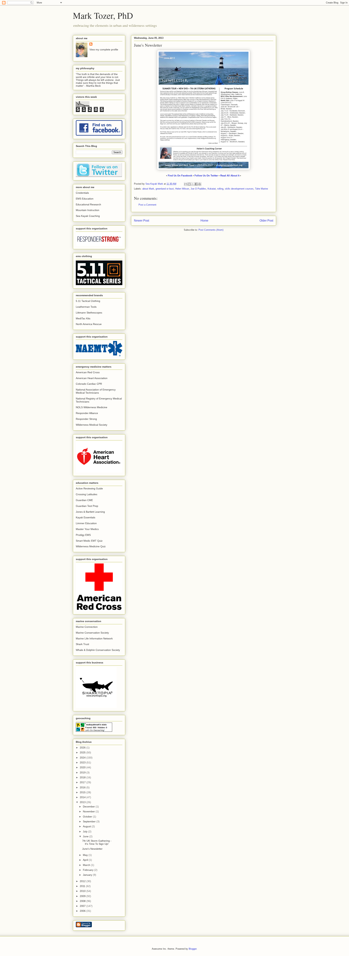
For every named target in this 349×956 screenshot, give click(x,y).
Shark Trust (82, 644)
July (85, 831)
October (88, 816)
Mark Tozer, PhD (103, 15)
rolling (220, 188)
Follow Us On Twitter (206, 175)
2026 (83, 747)
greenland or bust (165, 188)
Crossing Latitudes (86, 494)
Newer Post (141, 220)
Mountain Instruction (87, 210)
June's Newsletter (92, 848)
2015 (83, 792)
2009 (83, 896)
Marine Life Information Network (94, 638)
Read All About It (230, 175)
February (88, 869)
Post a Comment (147, 204)
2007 (83, 905)
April (86, 859)
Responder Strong (86, 418)
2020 (83, 767)
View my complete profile (103, 49)
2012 (83, 881)
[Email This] (186, 184)
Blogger (192, 948)
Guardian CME (84, 500)
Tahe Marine (261, 188)
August (87, 826)
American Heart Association (91, 378)
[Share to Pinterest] (199, 184)
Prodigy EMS (83, 534)
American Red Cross (88, 372)
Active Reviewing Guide (89, 488)
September (89, 821)
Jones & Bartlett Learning (90, 511)
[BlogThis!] (189, 184)
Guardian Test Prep (87, 505)
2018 (83, 777)
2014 (83, 797)
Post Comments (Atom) (210, 229)
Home (204, 220)
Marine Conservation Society (92, 632)
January (88, 874)
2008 (83, 901)
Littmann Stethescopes (89, 312)
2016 (83, 787)
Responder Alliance (87, 413)
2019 (83, 772)
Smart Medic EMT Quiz (89, 540)
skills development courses (239, 188)
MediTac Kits (83, 318)
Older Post (266, 220)
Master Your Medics (87, 529)
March (87, 865)
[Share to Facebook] (196, 184)
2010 (83, 891)
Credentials (82, 192)
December (89, 806)
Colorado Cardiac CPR (89, 383)
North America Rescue (89, 324)
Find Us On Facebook (180, 175)
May (86, 854)
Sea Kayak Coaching (88, 215)
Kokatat (212, 188)
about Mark (148, 188)
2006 (83, 910)
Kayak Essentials (85, 517)
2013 (83, 802)
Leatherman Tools (86, 306)
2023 (83, 762)
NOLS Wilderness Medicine (91, 407)
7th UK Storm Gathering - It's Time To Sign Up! (96, 842)
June (86, 836)
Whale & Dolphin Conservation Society (98, 649)
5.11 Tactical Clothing (88, 300)
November (89, 811)
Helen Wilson (182, 188)
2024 (83, 757)
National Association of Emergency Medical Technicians (96, 391)
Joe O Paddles (198, 188)
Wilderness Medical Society (91, 424)
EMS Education (84, 198)
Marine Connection (87, 626)
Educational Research (88, 204)
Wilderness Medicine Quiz (91, 546)
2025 (83, 752)
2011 (83, 886)
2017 (83, 782)
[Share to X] (192, 184)
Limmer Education (86, 523)
